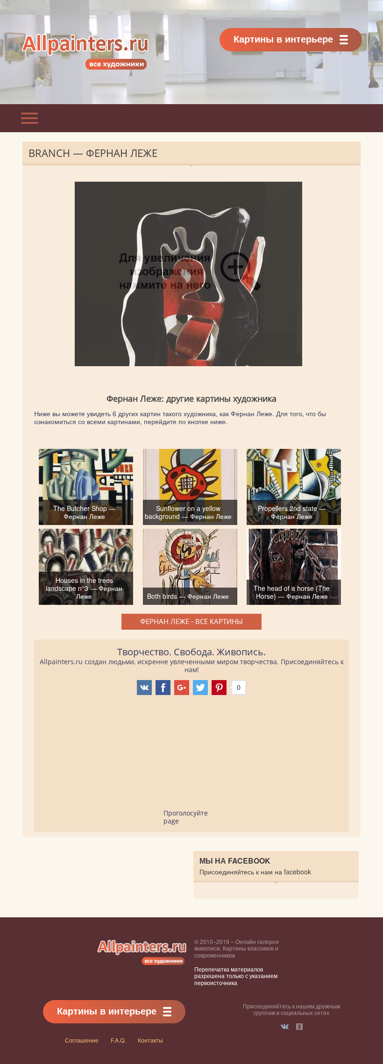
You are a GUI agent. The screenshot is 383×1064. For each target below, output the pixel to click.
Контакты (150, 1040)
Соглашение (82, 1040)
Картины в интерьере (283, 38)
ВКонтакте (285, 1026)
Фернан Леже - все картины (191, 621)
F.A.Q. (118, 1040)
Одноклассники (299, 1026)
